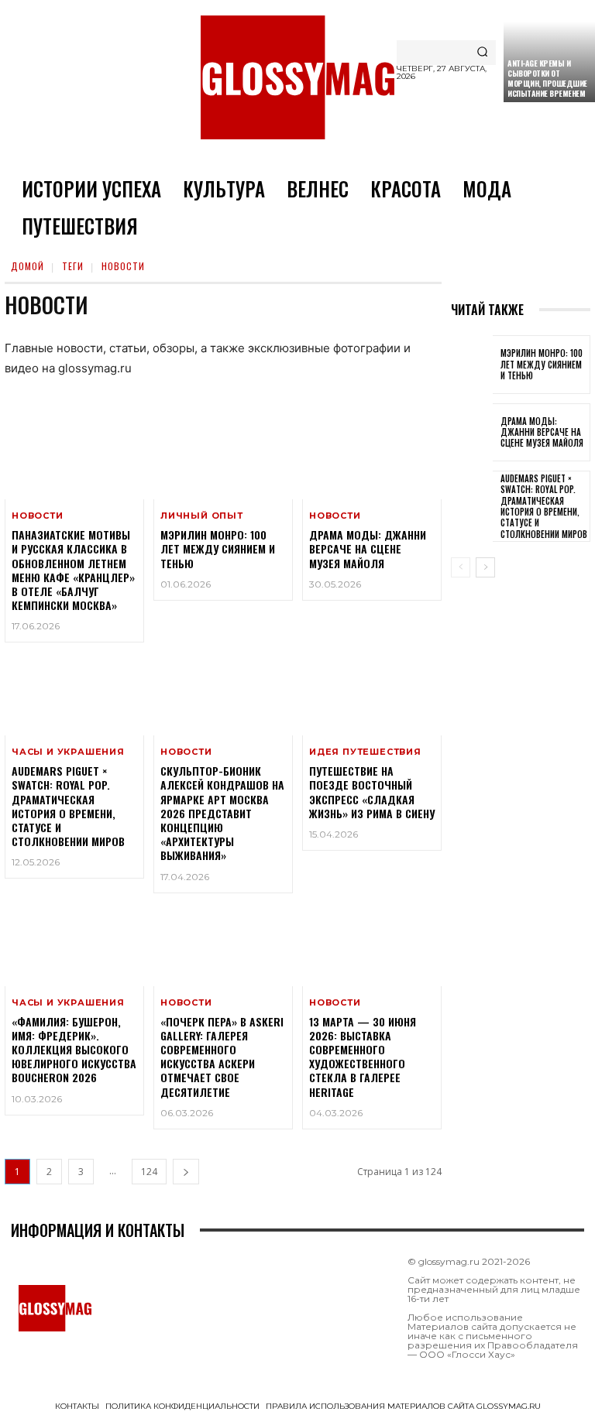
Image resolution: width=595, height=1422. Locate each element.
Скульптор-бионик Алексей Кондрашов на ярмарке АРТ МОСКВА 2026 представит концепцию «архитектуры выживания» (222, 812)
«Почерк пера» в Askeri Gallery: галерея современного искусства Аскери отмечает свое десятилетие (222, 1056)
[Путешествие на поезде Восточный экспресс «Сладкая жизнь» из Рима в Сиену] (372, 693)
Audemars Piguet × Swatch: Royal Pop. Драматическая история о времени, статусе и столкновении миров (68, 805)
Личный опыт (201, 516)
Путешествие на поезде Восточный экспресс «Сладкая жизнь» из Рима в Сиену (372, 791)
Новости (38, 516)
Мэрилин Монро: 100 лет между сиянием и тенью (217, 548)
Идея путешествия (365, 752)
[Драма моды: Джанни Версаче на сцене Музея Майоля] (372, 457)
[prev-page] (460, 567)
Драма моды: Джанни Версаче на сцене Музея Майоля (367, 548)
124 (149, 1171)
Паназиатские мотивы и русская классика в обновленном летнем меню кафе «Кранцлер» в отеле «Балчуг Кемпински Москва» (73, 569)
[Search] (482, 52)
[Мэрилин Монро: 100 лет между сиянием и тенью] (223, 457)
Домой (27, 265)
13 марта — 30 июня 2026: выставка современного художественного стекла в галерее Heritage (362, 1056)
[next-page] (186, 1171)
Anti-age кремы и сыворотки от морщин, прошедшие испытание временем (547, 78)
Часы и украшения (68, 752)
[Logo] (297, 77)
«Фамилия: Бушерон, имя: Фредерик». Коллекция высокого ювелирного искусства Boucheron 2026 (74, 1049)
